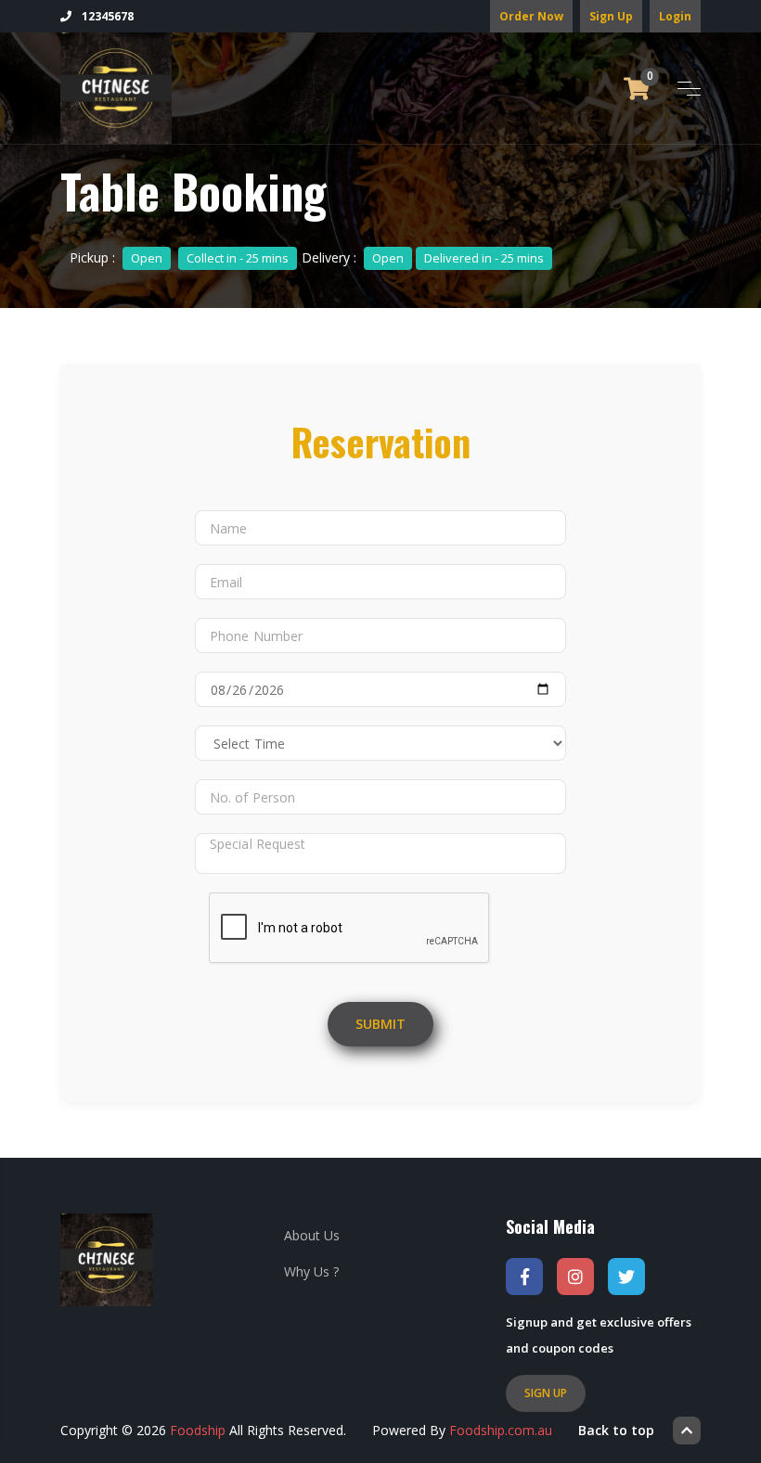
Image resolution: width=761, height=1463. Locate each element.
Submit (380, 1024)
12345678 (106, 16)
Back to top (616, 1430)
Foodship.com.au (500, 1430)
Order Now (531, 16)
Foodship (198, 1430)
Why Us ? (311, 1271)
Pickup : (179, 257)
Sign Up (611, 16)
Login (675, 16)
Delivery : (423, 257)
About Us (312, 1235)
